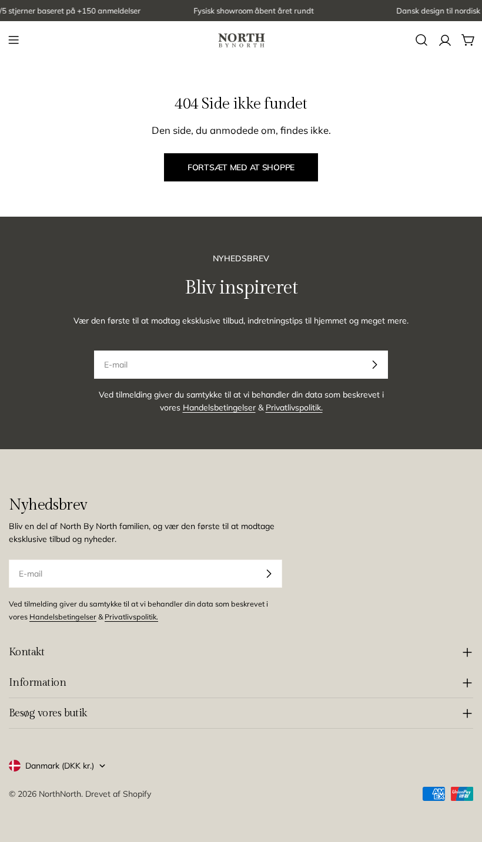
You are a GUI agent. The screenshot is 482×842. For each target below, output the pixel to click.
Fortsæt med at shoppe (241, 167)
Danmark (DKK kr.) (59, 765)
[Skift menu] (13, 40)
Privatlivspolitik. (294, 407)
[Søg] (421, 40)
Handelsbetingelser (219, 407)
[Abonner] (374, 364)
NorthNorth (60, 794)
